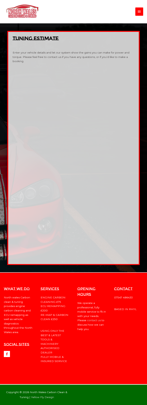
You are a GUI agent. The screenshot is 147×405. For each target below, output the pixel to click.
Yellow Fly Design (42, 397)
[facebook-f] (7, 354)
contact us (94, 320)
